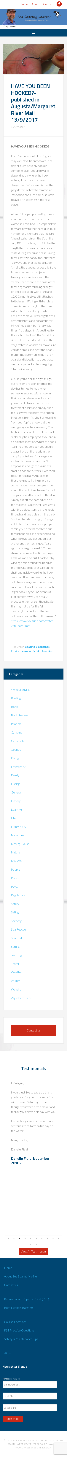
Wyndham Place (21, 998)
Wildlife (15, 981)
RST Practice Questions (19, 1330)
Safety (37, 651)
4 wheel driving (20, 689)
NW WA (16, 861)
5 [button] (31, 1239)
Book (14, 706)
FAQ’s (7, 1353)
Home (24, 4)
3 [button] (19, 1239)
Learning (26, 651)
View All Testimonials (34, 1251)
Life (13, 818)
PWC (14, 886)
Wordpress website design (33, 1447)
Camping (16, 732)
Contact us (33, 1030)
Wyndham (17, 989)
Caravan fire (18, 741)
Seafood (16, 938)
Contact (48, 4)
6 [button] (36, 1239)
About (35, 4)
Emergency (42, 646)
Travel (15, 963)
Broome (16, 724)
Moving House (20, 843)
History (16, 801)
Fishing (15, 651)
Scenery (16, 921)
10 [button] (58, 1239)
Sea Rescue (18, 929)
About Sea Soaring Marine (20, 1276)
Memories (17, 835)
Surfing (15, 946)
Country (16, 749)
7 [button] (42, 1239)
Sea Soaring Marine (26, 1440)
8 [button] (47, 1239)
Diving (15, 758)
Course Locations (15, 1321)
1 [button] (8, 1239)
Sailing (15, 912)
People (15, 869)
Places (15, 878)
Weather (17, 972)
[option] (33, 1155)
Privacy (46, 1440)
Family (15, 775)
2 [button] (14, 1239)
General (16, 792)
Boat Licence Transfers (19, 1307)
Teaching (47, 651)
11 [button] (31, 1244)
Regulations (18, 895)
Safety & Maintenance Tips (21, 1339)
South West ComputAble (24, 1444)
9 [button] (53, 1239)
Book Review (19, 715)
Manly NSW (18, 826)
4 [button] (25, 1239)
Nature (15, 852)
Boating (30, 646)
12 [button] (36, 1244)
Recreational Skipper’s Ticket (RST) (26, 1299)
